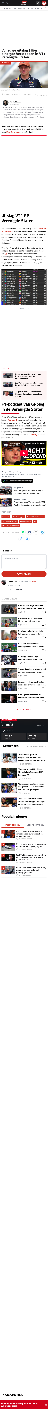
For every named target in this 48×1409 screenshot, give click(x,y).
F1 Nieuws (5, 63)
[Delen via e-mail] (27, 538)
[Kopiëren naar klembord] (20, 538)
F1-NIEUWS (6, 8)
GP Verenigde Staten (9, 521)
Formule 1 (12, 419)
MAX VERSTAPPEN (21, 8)
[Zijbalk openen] (2, 3)
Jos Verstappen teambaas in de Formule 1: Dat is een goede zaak (29, 385)
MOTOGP (35, 8)
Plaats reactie (24, 573)
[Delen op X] (35, 532)
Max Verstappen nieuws (10, 525)
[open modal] (44, 3)
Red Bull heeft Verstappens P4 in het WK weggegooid (19, 1404)
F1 (6, 253)
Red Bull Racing (25, 521)
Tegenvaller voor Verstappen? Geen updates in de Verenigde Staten (28, 394)
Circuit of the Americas (35, 517)
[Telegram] (42, 532)
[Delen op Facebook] (29, 532)
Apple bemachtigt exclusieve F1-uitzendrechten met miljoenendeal (28, 376)
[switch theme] (6, 3)
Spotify (34, 434)
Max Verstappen (13, 132)
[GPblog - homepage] (24, 3)
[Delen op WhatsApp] (23, 532)
